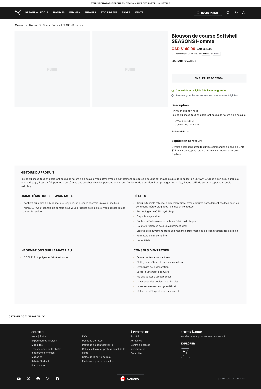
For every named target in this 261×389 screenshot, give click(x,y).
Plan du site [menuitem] (38, 365)
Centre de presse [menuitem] (140, 344)
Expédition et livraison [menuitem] (44, 340)
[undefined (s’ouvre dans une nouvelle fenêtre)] (185, 353)
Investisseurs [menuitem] (137, 349)
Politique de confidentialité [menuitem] (97, 344)
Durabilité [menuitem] (136, 353)
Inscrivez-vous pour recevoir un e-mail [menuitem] (203, 336)
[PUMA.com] (16, 13)
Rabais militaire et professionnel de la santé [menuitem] (103, 351)
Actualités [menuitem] (136, 340)
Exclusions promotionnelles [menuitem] (97, 361)
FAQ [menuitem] (84, 336)
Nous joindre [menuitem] (38, 336)
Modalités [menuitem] (37, 344)
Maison (19, 25)
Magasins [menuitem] (36, 356)
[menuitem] (37, 12)
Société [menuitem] (134, 336)
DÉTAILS (165, 3)
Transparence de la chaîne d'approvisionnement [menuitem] (46, 351)
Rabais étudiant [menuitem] (40, 361)
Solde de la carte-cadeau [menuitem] (96, 356)
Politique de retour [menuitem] (92, 340)
